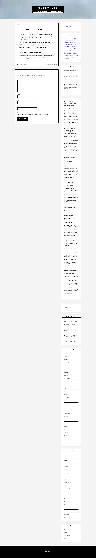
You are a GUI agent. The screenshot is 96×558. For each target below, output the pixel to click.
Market (71, 51)
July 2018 (65, 381)
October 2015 (66, 410)
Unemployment (73, 57)
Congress (65, 460)
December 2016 (67, 400)
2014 (64, 38)
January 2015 (66, 439)
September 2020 (67, 375)
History (77, 46)
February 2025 (66, 356)
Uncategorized (66, 514)
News (56, 64)
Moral (74, 51)
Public (76, 53)
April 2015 (66, 429)
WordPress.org (67, 538)
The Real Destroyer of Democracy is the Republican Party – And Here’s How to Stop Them (71, 77)
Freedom (70, 44)
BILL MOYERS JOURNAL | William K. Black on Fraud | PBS (71, 331)
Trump (67, 57)
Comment (20, 78)
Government (67, 46)
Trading (65, 57)
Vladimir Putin (66, 517)
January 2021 (66, 362)
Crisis (70, 40)
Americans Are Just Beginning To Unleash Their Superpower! (70, 103)
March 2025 (66, 353)
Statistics (75, 55)
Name (19, 94)
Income (67, 48)
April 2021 (66, 359)
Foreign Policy (66, 473)
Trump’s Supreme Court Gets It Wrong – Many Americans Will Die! (70, 271)
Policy (74, 53)
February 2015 (66, 435)
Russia (67, 55)
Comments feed (67, 535)
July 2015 (65, 419)
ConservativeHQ (27, 58)
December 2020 (67, 366)
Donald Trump (72, 42)
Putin (65, 55)
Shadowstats (70, 55)
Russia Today (66, 504)
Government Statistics (68, 482)
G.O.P (65, 479)
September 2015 (67, 413)
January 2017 (66, 397)
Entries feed (66, 532)
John (73, 49)
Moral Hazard (66, 492)
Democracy (67, 42)
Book (73, 38)
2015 (66, 38)
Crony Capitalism (23, 64)
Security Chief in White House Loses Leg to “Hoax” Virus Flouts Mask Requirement (71, 242)
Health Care (66, 485)
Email (19, 100)
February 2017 (66, 394)
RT (64, 498)
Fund (75, 44)
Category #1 (66, 457)
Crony (52, 64)
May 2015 (66, 426)
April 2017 (66, 391)
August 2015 (66, 416)
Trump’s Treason (67, 92)
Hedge (75, 46)
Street (77, 55)
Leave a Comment (28, 24)
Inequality (70, 48)
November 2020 (67, 369)
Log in (65, 529)
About (68, 38)
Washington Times (27, 39)
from (72, 44)
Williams (69, 58)
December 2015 (67, 404)
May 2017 (66, 388)
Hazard (72, 46)
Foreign (66, 44)
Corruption (66, 40)
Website (19, 106)
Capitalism (49, 64)
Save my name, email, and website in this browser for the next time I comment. (33, 114)
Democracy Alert (48, 8)
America (70, 38)
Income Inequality (67, 488)
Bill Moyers (66, 454)
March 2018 (66, 385)
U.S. (70, 57)
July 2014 (65, 442)
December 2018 (67, 378)
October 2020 (66, 372)
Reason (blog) (26, 49)
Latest (54, 64)
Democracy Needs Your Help (69, 81)
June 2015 (66, 423)
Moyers (77, 50)
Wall (67, 58)
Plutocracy (70, 53)
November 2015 (67, 407)
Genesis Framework (52, 551)
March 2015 (66, 432)
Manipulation (67, 51)
